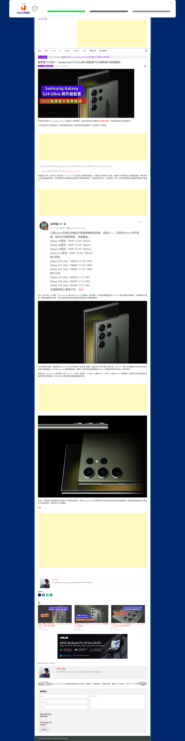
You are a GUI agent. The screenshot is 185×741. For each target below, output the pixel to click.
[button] (66, 11)
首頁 (39, 51)
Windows (76, 51)
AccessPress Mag (62, 738)
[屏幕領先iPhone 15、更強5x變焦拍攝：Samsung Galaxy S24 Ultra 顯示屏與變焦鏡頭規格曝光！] (128, 614)
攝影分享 (93, 51)
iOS (60, 51)
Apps (84, 51)
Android (67, 51)
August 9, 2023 (73, 171)
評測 (46, 51)
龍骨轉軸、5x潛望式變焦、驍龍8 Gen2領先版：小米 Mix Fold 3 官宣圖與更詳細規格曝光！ (120, 684)
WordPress (49, 738)
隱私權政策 (103, 51)
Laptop (53, 51)
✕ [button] (171, 3)
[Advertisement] (112, 33)
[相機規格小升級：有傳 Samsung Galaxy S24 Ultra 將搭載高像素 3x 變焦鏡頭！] (92, 614)
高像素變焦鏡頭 (103, 121)
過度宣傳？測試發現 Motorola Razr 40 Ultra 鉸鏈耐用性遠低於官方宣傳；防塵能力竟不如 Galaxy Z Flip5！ (65, 684)
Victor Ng (57, 66)
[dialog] (92, 8)
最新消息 (49, 66)
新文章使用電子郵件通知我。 (45, 724)
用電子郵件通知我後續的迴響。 (45, 715)
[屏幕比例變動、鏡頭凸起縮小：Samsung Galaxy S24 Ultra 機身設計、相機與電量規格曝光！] (55, 614)
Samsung (52, 663)
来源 (39, 507)
